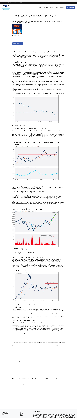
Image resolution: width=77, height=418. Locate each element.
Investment (21, 413)
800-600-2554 (21, 2)
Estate (21, 414)
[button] (39, 7)
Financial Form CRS (37, 411)
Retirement (21, 412)
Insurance (21, 415)
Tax (20, 416)
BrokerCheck (53, 412)
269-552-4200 (6, 413)
